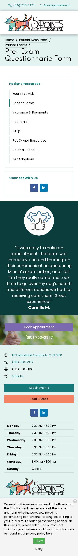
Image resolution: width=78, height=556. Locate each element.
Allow (39, 541)
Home (9, 40)
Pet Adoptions (23, 159)
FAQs (16, 131)
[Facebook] (34, 188)
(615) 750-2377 (39, 337)
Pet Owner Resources (29, 140)
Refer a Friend (23, 150)
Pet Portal (20, 121)
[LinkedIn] (44, 188)
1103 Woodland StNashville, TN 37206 (37, 355)
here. (49, 533)
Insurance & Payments (30, 112)
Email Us (17, 376)
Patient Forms (16, 45)
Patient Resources (33, 40)
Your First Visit (23, 93)
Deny (39, 549)
